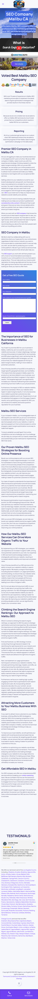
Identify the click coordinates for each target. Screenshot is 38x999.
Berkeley (28, 913)
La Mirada (11, 889)
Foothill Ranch (6, 925)
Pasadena (10, 896)
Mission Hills (5, 893)
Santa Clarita (18, 896)
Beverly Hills (21, 876)
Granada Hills (12, 885)
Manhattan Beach (19, 891)
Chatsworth (5, 881)
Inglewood (16, 887)
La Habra (26, 927)
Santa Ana (21, 936)
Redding (32, 910)
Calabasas (4, 878)
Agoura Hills (31, 872)
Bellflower (4, 876)
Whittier (30, 898)
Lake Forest (20, 931)
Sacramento (10, 902)
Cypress (23, 923)
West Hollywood (21, 898)
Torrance (4, 915)
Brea (9, 921)
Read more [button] (6, 858)
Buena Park (15, 921)
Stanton (4, 938)
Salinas (20, 908)
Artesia (8, 874)
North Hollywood (21, 893)
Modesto (30, 904)
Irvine (20, 927)
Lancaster (27, 889)
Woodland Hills (6, 900)
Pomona (26, 910)
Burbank (28, 876)
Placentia (4, 936)
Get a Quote (19, 64)
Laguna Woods (11, 931)
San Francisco (30, 900)
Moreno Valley (6, 906)
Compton (21, 881)
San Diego (15, 900)
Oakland (18, 902)
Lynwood (4, 891)
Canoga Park (13, 878)
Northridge (31, 893)
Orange (32, 934)
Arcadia (17, 872)
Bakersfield (25, 902)
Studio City (5, 898)
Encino (21, 883)
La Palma (32, 927)
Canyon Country (23, 878)
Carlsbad (21, 913)
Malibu (10, 891)
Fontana (14, 906)
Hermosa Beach (30, 885)
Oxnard (19, 906)
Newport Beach (24, 934)
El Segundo (14, 883)
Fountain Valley (16, 925)
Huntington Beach (12, 927)
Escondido (18, 910)
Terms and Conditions (10, 976)
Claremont (13, 881)
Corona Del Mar (6, 923)
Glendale (27, 883)
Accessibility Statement (26, 976)
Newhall (12, 893)
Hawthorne (21, 885)
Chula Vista (5, 904)
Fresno (3, 902)
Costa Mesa (16, 923)
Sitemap (19, 979)
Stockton (32, 902)
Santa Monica (28, 896)
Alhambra (24, 872)
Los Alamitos (29, 931)
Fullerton (25, 925)
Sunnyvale (4, 910)
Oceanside (13, 908)
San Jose (22, 900)
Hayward (26, 908)
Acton (3, 874)
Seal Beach (29, 936)
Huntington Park (6, 887)
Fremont (12, 904)
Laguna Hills (25, 929)
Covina (27, 881)
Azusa (18, 874)
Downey (7, 883)
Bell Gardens (12, 876)
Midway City (5, 934)
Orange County (6, 919)
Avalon (13, 874)
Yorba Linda (11, 938)
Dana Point (30, 923)
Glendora (4, 885)
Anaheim (4, 921)
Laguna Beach (15, 929)
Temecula (14, 913)
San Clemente (13, 936)
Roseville (12, 910)
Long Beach (19, 889)
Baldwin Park (25, 874)
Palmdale (12, 898)
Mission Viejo (14, 934)
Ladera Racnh (5, 929)
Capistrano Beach (25, 921)
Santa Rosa (26, 906)
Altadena (11, 872)
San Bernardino (21, 904)
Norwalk (4, 896)
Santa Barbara (6, 913)
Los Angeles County (29, 870)
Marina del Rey (30, 891)
